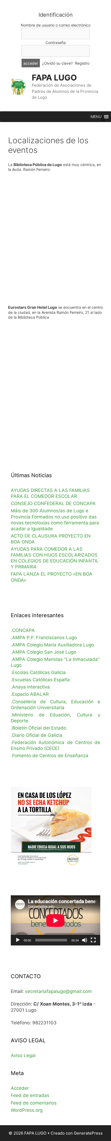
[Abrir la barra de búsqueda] (103, 119)
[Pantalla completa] (93, 940)
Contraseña (56, 42)
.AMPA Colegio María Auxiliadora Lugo (52, 644)
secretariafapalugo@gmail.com (58, 991)
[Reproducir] (17, 940)
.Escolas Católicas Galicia (38, 672)
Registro (82, 63)
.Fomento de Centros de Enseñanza (49, 755)
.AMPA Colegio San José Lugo (43, 652)
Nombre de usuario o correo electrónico (56, 25)
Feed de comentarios (34, 1103)
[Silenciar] (84, 940)
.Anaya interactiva (30, 687)
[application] (55, 920)
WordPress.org (27, 1110)
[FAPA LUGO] (18, 86)
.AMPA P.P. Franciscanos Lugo (44, 637)
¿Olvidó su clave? (57, 63)
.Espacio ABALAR (30, 694)
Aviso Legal (23, 1055)
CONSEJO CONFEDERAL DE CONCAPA (53, 503)
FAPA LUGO (54, 77)
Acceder (20, 1088)
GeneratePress (88, 1133)
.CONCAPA (23, 630)
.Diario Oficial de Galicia (36, 735)
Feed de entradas (30, 1095)
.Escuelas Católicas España (40, 679)
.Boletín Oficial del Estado (38, 728)
